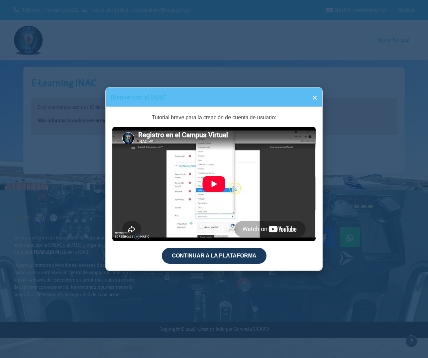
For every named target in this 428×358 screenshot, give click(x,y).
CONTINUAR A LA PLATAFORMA (214, 255)
